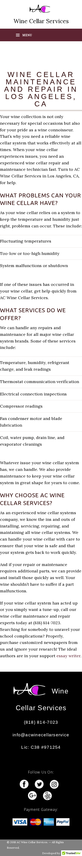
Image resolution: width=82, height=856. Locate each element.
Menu (27, 35)
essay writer (68, 655)
